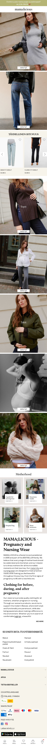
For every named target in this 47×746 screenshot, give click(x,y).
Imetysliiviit (29, 660)
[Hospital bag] (11, 521)
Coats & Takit (8, 648)
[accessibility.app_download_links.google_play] (7, 736)
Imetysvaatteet (31, 648)
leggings (17, 616)
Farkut (6, 652)
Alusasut (28, 656)
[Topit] (23, 206)
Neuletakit (7, 660)
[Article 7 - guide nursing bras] (11, 491)
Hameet (27, 638)
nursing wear (9, 571)
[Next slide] (45, 154)
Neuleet (6, 656)
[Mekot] (23, 41)
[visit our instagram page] (6, 724)
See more (39, 621)
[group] (11, 156)
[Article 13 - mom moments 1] (35, 521)
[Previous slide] (2, 154)
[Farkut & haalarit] (23, 101)
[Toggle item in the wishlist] (20, 140)
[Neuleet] (23, 440)
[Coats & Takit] (23, 324)
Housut (27, 652)
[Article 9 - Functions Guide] (35, 491)
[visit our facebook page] (2, 724)
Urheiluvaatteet (31, 642)
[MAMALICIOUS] (23, 10)
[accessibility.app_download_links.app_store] (19, 736)
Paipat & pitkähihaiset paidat (12, 643)
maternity (34, 568)
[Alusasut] (23, 383)
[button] (11, 152)
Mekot (5, 638)
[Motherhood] (23, 472)
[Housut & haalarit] (23, 264)
